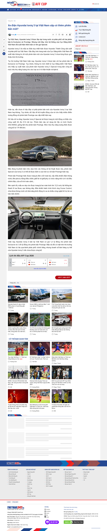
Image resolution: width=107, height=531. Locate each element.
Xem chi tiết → (67, 256)
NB (55, 411)
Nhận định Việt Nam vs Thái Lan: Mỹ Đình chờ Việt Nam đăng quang (61, 358)
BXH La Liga (49, 474)
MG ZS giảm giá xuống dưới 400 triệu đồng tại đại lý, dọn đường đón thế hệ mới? (61, 329)
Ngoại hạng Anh (31, 472)
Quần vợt (86, 474)
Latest (8, 502)
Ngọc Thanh (57, 363)
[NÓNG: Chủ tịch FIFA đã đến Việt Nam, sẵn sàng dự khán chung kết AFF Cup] (18, 372)
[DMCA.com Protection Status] (74, 522)
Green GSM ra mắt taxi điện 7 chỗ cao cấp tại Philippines (40, 305)
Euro (28, 486)
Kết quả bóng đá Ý (69, 476)
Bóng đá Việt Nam (26, 9)
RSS (47, 515)
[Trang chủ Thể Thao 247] (8, 9)
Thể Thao (60, 9)
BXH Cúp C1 (49, 478)
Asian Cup (29, 488)
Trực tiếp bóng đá (12, 480)
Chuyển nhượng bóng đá (14, 482)
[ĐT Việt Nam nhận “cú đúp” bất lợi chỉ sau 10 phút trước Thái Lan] (40, 349)
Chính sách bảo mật (68, 509)
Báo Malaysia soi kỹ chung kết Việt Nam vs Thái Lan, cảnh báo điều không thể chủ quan (39, 406)
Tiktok (47, 517)
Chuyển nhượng (52, 9)
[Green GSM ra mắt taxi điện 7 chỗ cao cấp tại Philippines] (40, 296)
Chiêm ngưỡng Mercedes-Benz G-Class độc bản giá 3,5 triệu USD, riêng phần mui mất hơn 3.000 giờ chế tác (17, 329)
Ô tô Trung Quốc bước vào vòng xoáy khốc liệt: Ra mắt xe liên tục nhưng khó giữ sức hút (61, 306)
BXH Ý (47, 476)
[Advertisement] (53, 15)
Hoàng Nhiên (35, 387)
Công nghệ (15, 502)
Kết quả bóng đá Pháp (70, 482)
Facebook (48, 511)
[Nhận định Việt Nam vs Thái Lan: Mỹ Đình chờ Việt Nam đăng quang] (62, 349)
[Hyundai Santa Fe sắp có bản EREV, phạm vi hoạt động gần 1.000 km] (18, 296)
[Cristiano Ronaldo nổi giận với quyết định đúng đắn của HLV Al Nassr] (62, 396)
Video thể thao (12, 484)
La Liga (29, 476)
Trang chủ (10, 20)
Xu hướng (81, 9)
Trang (12, 310)
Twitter (47, 513)
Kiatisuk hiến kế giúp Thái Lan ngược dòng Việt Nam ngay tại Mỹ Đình (40, 382)
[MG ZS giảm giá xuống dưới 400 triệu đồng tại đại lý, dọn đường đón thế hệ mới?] (62, 319)
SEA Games (30, 492)
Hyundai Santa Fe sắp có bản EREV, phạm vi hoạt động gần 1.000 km (16, 306)
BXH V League (49, 486)
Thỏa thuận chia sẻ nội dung (70, 507)
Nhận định (44, 9)
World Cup (29, 484)
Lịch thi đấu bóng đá (13, 472)
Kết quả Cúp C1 (68, 472)
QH (11, 387)
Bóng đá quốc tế (36, 9)
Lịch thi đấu (13, 9)
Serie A (29, 478)
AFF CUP (19, 9)
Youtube (48, 509)
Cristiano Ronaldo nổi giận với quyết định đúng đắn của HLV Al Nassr (61, 406)
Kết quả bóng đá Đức (69, 480)
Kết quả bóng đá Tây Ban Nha (71, 478)
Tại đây (76, 511)
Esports (73, 9)
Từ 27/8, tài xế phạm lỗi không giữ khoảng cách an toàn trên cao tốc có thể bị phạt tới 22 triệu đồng (40, 329)
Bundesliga (30, 480)
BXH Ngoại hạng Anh (51, 472)
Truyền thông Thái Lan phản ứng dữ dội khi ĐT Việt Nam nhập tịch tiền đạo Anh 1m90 (17, 406)
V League (29, 482)
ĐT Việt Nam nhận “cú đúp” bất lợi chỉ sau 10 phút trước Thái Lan (40, 358)
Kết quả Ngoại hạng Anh (70, 474)
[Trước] (10, 263)
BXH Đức (48, 482)
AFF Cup (29, 494)
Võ (84, 480)
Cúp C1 (29, 474)
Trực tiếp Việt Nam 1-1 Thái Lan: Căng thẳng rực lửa (17, 358)
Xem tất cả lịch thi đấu (40, 268)
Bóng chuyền (66, 9)
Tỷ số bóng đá (12, 478)
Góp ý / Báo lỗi (63, 277)
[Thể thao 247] (18, 4)
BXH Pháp (48, 484)
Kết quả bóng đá (12, 474)
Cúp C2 (29, 490)
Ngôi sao (78, 48)
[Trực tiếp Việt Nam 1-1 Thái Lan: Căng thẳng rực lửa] (18, 349)
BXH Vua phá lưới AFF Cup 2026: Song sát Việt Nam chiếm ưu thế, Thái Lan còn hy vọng (61, 382)
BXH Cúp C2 (49, 480)
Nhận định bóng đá (13, 476)
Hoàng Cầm (13, 361)
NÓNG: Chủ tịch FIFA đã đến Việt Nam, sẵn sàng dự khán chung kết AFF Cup (18, 382)
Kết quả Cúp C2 (68, 484)
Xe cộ (85, 478)
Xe (77, 9)
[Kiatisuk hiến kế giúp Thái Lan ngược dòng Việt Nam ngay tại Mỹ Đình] (40, 372)
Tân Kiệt (34, 361)
